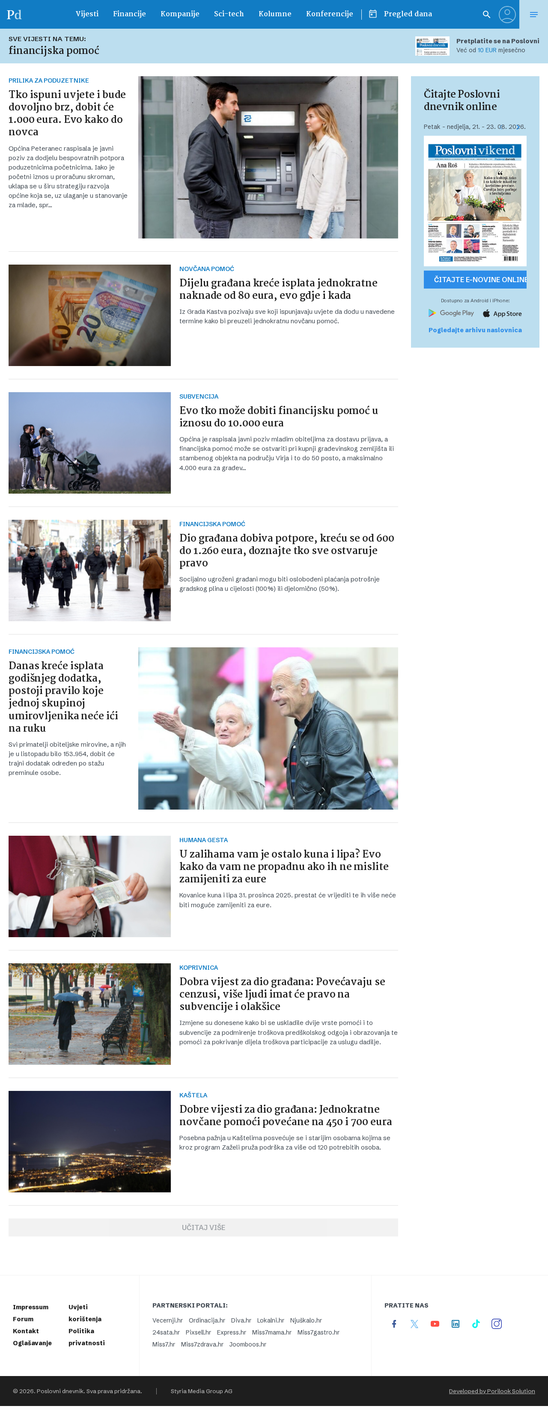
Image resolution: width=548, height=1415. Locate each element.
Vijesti (86, 14)
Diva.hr (241, 1320)
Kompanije (180, 14)
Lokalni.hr (270, 1320)
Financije (129, 14)
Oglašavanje (32, 1343)
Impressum (30, 1307)
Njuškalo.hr (306, 1320)
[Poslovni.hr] (14, 14)
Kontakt (26, 1331)
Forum (23, 1319)
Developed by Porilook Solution (492, 1391)
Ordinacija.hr (207, 1320)
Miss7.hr (163, 1344)
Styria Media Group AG (201, 1391)
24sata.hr (166, 1332)
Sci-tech (229, 14)
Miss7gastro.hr (319, 1332)
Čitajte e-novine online (480, 279)
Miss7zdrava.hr (202, 1344)
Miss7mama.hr (272, 1332)
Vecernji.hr (167, 1320)
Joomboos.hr (247, 1344)
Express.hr (231, 1332)
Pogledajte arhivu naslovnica (475, 330)
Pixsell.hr (198, 1332)
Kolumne (275, 14)
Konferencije (329, 14)
